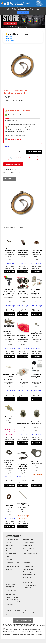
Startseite (9, 543)
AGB (7, 556)
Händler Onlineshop (12, 566)
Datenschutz (10, 559)
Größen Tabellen (28, 543)
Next (40, 67)
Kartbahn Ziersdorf (29, 551)
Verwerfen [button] (39, 634)
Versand (9, 548)
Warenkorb (36, 152)
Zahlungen (9, 551)
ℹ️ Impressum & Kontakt (13, 139)
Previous (6, 67)
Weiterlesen (9, 443)
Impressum (9, 569)
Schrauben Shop (28, 545)
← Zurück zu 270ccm (13, 164)
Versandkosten (20, 100)
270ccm (13, 172)
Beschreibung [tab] (9, 179)
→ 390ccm (8, 38)
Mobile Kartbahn (28, 548)
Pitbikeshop (27, 577)
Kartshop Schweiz (29, 575)
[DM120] (23, 67)
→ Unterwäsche (10, 40)
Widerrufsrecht (11, 554)
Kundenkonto (10, 545)
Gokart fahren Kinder (30, 554)
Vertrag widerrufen (23, 620)
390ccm (19, 172)
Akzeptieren (23, 12)
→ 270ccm (8, 36)
